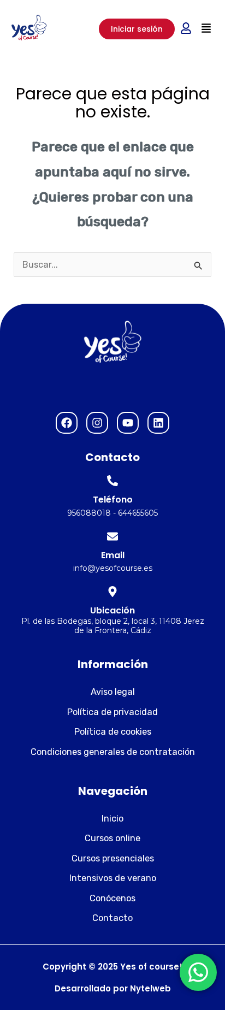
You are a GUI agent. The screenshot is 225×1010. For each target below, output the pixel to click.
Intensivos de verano (112, 878)
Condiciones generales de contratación (113, 752)
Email (113, 555)
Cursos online (112, 838)
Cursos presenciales (113, 858)
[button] (206, 28)
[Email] (112, 536)
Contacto (112, 918)
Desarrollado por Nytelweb (113, 988)
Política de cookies (112, 732)
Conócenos (112, 898)
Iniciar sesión (137, 28)
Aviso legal (113, 692)
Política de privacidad (112, 712)
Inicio (112, 818)
